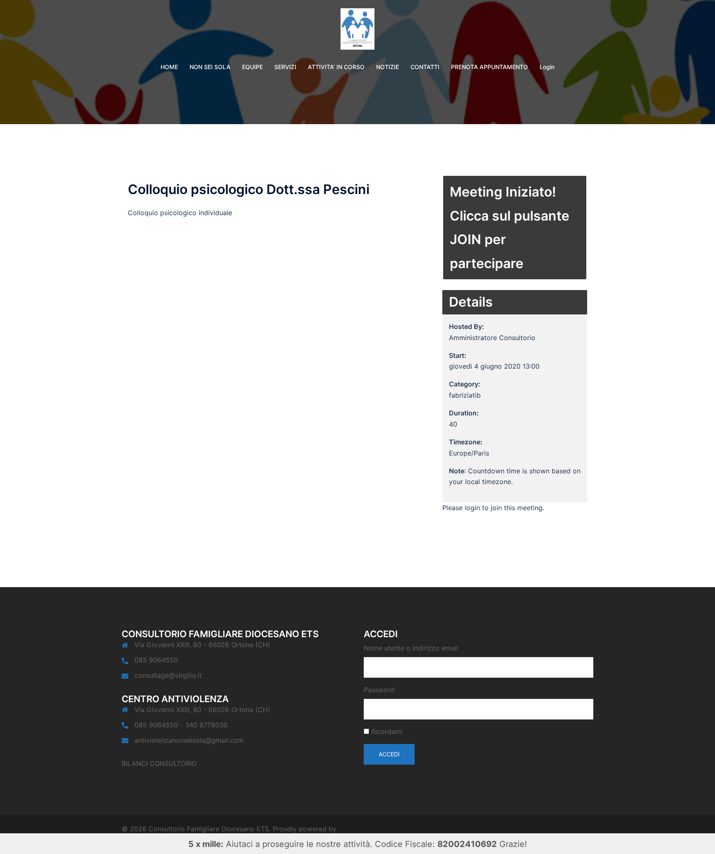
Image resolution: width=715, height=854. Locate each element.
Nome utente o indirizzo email (411, 648)
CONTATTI (424, 66)
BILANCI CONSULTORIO (159, 763)
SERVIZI (285, 66)
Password (379, 690)
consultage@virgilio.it (168, 675)
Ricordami (387, 731)
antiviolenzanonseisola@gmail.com (189, 740)
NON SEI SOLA (210, 66)
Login (547, 66)
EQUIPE (252, 66)
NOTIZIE (387, 66)
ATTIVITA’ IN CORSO (336, 66)
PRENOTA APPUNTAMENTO (489, 66)
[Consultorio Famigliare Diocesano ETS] (357, 31)
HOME (169, 66)
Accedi (389, 754)
